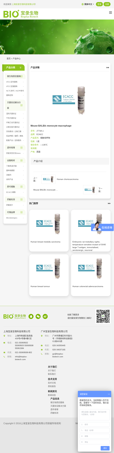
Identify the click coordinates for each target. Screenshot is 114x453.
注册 (107, 4)
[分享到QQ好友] (31, 316)
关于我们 (52, 370)
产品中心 (17, 58)
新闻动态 (52, 395)
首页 (9, 58)
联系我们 (52, 374)
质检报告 (52, 386)
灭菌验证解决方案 (58, 406)
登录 (99, 4)
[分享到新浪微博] (45, 316)
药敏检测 (54, 413)
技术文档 (52, 383)
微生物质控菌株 (57, 402)
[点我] (110, 12)
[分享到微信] (38, 316)
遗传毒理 (54, 409)
